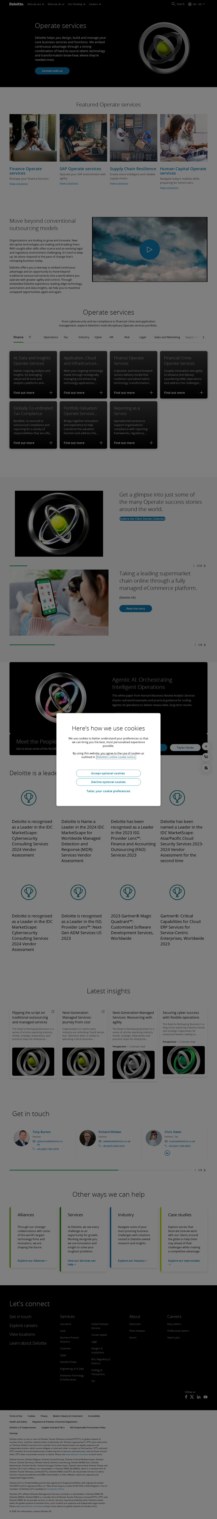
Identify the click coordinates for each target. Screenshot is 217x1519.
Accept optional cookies (108, 773)
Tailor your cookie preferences (108, 791)
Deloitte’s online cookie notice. (116, 757)
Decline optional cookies (108, 782)
